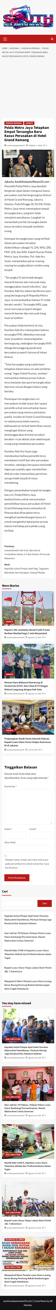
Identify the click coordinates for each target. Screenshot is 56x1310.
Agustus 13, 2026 (34, 637)
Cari (5, 891)
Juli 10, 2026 (33, 750)
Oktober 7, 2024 (35, 145)
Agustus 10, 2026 (34, 693)
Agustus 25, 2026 (34, 1173)
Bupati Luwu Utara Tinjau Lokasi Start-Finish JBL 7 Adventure (28, 969)
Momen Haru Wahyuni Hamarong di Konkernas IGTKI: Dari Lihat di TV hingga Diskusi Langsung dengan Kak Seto (26, 686)
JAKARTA (29, 123)
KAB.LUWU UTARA (13, 1039)
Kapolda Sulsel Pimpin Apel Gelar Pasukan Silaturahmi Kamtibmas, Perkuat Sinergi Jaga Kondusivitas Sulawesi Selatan (28, 919)
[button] (5, 38)
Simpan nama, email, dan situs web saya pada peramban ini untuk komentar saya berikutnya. (27, 863)
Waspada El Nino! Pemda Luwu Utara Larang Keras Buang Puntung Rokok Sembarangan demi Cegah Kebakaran (27, 985)
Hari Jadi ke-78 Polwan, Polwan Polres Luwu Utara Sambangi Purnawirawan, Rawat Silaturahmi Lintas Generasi (27, 937)
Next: (26, 568)
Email (33, 828)
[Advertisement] (28, 89)
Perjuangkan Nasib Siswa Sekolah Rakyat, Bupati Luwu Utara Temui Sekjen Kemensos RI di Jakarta (27, 742)
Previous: (27, 552)
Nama (8, 828)
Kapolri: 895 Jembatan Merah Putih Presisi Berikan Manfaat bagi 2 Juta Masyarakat (27, 631)
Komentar (10, 786)
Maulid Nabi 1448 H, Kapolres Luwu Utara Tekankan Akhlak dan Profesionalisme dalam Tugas (27, 954)
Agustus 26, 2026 (34, 1057)
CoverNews (40, 1300)
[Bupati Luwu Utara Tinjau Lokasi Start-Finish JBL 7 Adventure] (28, 1199)
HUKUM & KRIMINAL (14, 123)
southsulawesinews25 (16, 145)
